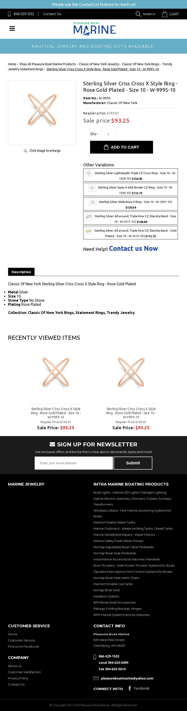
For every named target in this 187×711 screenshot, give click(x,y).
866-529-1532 (24, 14)
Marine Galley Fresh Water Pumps (118, 541)
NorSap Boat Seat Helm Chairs (116, 578)
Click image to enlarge (45, 150)
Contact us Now (133, 248)
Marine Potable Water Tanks (114, 522)
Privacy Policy (18, 678)
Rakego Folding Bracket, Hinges (117, 608)
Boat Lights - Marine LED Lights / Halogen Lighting (130, 492)
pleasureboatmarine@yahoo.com (127, 678)
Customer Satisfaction (24, 672)
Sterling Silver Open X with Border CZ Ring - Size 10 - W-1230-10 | (135, 190)
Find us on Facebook (23, 646)
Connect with (108, 689)
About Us (14, 666)
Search (149, 14)
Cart (174, 14)
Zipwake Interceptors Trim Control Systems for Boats (133, 571)
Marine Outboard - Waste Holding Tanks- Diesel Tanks (133, 528)
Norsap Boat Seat (107, 590)
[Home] (95, 34)
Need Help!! (95, 249)
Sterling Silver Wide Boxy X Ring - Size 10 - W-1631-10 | (135, 204)
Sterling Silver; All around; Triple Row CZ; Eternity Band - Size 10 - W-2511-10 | (135, 219)
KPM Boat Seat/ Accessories (114, 602)
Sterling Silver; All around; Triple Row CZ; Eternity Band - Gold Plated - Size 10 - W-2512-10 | (135, 233)
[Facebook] (139, 689)
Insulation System (106, 596)
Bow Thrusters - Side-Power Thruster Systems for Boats (134, 565)
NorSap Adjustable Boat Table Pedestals (123, 547)
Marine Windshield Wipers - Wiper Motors (124, 534)
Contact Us (52, 14)
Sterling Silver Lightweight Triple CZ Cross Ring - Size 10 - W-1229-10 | (135, 175)
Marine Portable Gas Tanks (113, 584)
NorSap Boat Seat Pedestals (115, 553)
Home (12, 634)
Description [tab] (21, 272)
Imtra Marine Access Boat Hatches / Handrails (127, 559)
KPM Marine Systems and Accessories (121, 615)
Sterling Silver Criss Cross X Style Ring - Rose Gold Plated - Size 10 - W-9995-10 (56, 413)
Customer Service (21, 640)
